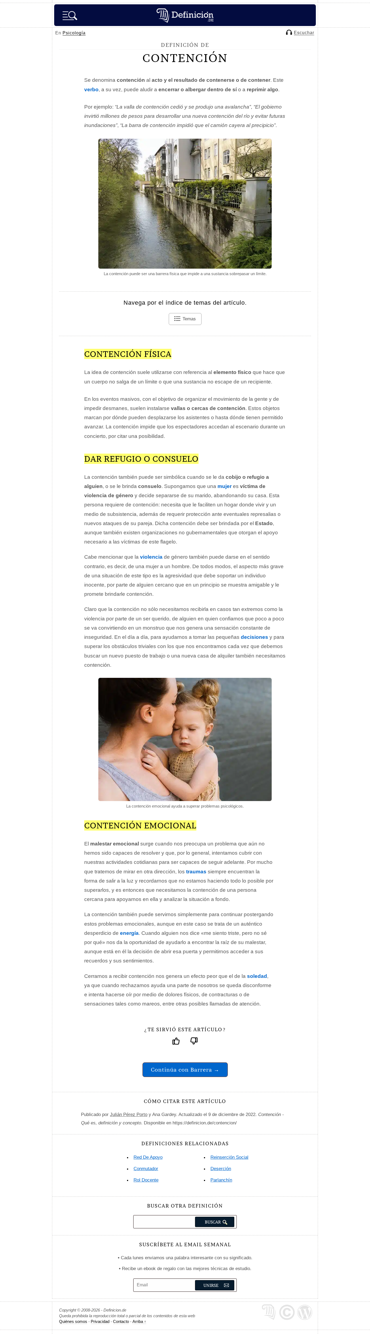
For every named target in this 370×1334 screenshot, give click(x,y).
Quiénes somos (73, 1321)
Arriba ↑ (139, 1321)
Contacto (121, 1321)
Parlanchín (221, 1180)
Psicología (74, 33)
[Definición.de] (185, 15)
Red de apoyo (148, 1157)
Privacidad (100, 1321)
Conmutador (146, 1168)
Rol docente (146, 1180)
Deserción (220, 1168)
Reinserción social (229, 1157)
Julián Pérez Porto (128, 1114)
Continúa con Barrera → (185, 1069)
